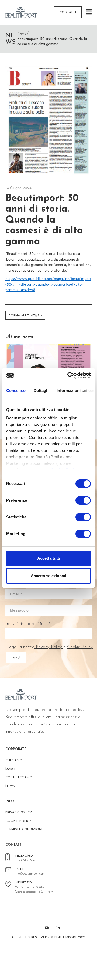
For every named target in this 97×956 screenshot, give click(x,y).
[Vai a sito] (23, 12)
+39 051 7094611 (26, 860)
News (10, 786)
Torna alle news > (25, 315)
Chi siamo (13, 760)
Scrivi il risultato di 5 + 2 (27, 624)
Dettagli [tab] (41, 390)
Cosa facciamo (18, 777)
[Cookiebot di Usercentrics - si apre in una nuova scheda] (68, 375)
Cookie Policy (80, 647)
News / (23, 34)
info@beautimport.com (29, 873)
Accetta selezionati (48, 575)
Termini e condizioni (23, 829)
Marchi (11, 769)
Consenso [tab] (16, 390)
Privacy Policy (48, 647)
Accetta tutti (48, 558)
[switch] (83, 500)
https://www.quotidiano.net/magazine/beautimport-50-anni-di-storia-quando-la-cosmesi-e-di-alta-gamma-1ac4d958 (48, 284)
